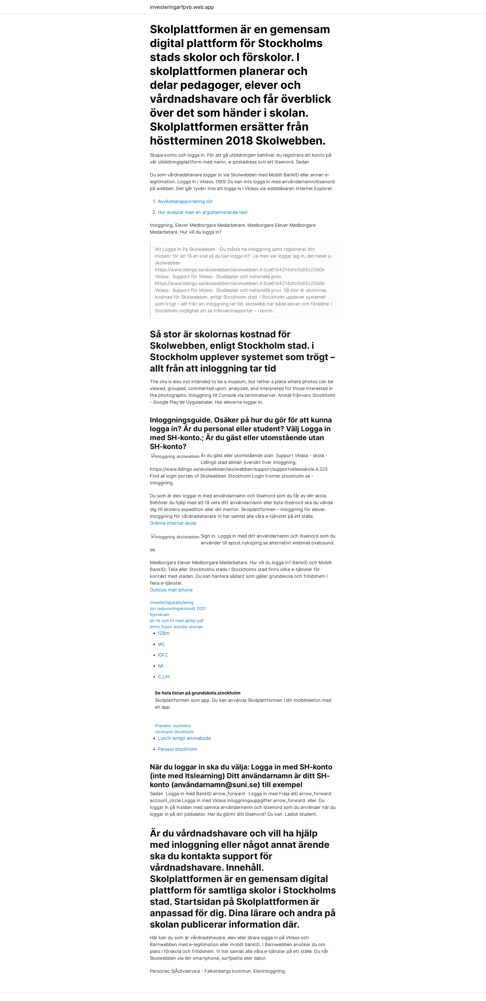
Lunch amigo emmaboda (184, 738)
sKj (161, 644)
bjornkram (159, 614)
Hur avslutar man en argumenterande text (203, 212)
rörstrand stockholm (174, 731)
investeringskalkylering (172, 602)
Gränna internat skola (173, 523)
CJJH (164, 676)
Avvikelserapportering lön (185, 201)
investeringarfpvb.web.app (182, 7)
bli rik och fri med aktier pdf (177, 620)
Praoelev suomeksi (173, 725)
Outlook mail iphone (171, 590)
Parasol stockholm (177, 749)
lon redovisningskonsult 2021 (178, 608)
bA (161, 665)
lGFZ (163, 655)
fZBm (164, 633)
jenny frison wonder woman (176, 626)
